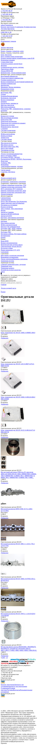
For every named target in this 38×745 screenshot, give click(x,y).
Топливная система (7, 150)
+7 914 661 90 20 (6, 11)
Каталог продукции (7, 684)
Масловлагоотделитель (9, 143)
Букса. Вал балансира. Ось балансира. (14, 201)
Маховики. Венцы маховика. (11, 87)
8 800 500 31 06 (6, 32)
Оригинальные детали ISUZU (11, 246)
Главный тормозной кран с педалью (13, 264)
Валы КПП (5, 241)
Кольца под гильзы (7, 116)
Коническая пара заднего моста (11, 244)
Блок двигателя (6, 55)
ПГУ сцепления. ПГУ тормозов (12, 189)
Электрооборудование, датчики (12, 166)
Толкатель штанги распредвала (11, 64)
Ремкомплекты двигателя (9, 127)
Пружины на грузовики (9, 205)
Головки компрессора (8, 80)
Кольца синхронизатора (9, 243)
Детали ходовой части (8, 288)
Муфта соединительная (9, 225)
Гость (3, 39)
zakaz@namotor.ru (7, 25)
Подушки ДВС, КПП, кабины (11, 228)
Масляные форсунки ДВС (10, 146)
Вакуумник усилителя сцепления (12, 255)
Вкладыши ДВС (6, 92)
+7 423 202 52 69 (6, 36)
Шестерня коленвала (8, 107)
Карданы (4, 221)
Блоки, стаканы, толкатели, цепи (12, 51)
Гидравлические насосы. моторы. (12, 67)
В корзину (4, 336)
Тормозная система (7, 261)
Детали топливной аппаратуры (11, 154)
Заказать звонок (6, 21)
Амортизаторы (6, 199)
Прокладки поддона (8, 125)
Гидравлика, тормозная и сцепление (13, 181)
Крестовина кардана (8, 223)
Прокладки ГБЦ (6, 119)
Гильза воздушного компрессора (12, 78)
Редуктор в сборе (7, 248)
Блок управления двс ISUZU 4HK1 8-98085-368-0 (18, 332)
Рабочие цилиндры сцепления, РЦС (13, 192)
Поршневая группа (7, 89)
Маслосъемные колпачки (9, 118)
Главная (3, 284)
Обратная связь (6, 678)
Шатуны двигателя (7, 105)
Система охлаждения (8, 130)
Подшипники (5, 235)
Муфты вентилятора (8, 134)
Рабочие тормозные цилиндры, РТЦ (13, 190)
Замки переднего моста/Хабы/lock (12, 203)
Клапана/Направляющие (9, 96)
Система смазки (6, 139)
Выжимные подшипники (9, 257)
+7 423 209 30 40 (6, 14)
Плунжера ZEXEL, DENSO (10, 157)
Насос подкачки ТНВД (9, 155)
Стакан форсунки (7, 62)
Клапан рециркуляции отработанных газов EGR (17, 58)
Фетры (3, 210)
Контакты (16, 690)
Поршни (4, 101)
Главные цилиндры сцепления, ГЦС (13, 187)
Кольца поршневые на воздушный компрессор (17, 82)
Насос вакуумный (7, 148)
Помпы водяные (6, 136)
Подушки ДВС (6, 232)
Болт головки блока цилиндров (12, 56)
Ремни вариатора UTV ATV (10, 250)
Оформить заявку (7, 279)
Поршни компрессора (8, 83)
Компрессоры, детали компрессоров (13, 73)
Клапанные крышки (8, 60)
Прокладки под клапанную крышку (13, 123)
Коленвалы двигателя (8, 98)
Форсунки (4, 161)
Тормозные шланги (7, 268)
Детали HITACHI (7, 71)
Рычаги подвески (7, 207)
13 (7, 657)
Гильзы (3, 94)
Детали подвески (7, 194)
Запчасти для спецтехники (18, 686)
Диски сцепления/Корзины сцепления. (14, 259)
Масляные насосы (7, 145)
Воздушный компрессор (9, 76)
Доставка (10, 690)
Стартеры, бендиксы (8, 172)
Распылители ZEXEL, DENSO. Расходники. (16, 159)
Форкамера (5, 164)
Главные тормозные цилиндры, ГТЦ (13, 185)
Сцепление (5, 252)
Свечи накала (5, 170)
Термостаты (5, 137)
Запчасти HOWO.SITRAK (10, 214)
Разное (3, 237)
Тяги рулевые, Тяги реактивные (12, 208)
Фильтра (4, 65)
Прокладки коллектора (9, 121)
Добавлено (4, 338)
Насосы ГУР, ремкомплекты (10, 226)
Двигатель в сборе (7, 69)
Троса (3, 272)
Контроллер (5, 85)
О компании (5, 688)
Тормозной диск (6, 266)
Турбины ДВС (6, 163)
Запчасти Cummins (7, 212)
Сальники (4, 128)
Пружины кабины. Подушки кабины (13, 234)
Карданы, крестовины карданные (12, 217)
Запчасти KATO (6, 216)
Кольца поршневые (7, 100)
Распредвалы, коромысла (9, 103)
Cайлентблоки (6, 198)
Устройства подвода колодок (11, 270)
